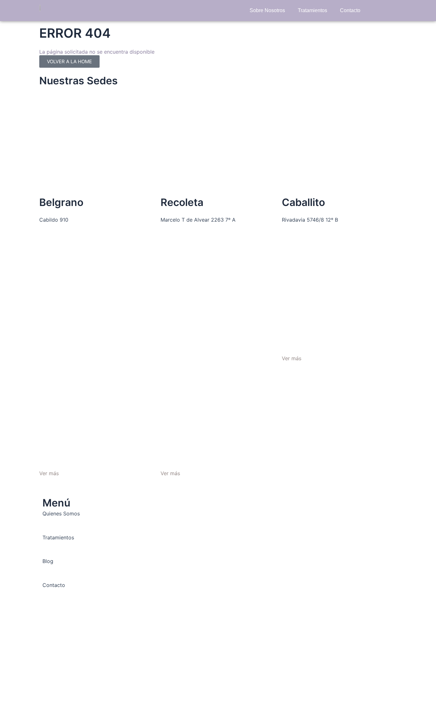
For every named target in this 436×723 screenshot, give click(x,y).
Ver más (49, 473)
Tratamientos (312, 10)
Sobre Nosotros (267, 10)
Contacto (350, 10)
